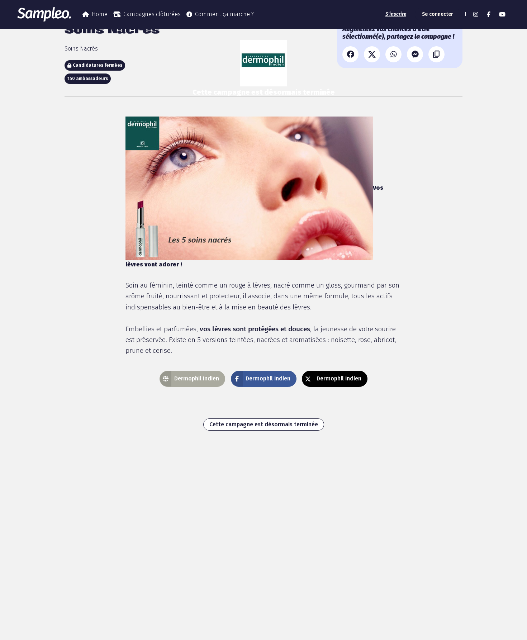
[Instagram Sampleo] (476, 14)
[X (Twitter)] (372, 54)
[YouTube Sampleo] (502, 14)
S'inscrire (395, 14)
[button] (464, 14)
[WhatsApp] (393, 54)
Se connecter (437, 14)
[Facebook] (350, 54)
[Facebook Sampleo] (489, 14)
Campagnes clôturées (152, 14)
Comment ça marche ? (224, 14)
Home (100, 14)
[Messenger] (415, 54)
